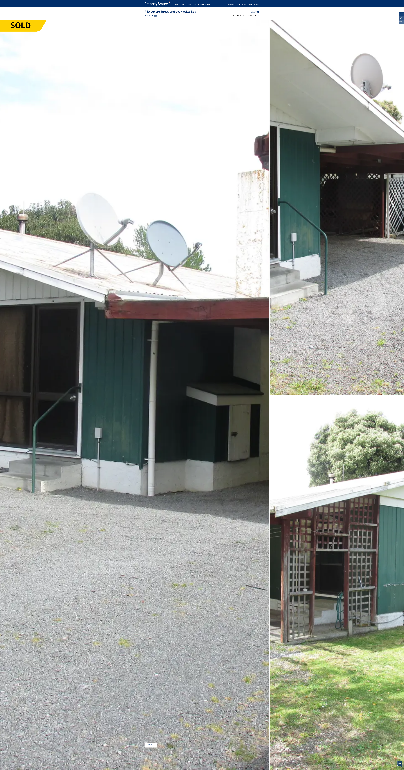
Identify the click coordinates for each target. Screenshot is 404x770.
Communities (231, 4)
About (251, 4)
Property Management (202, 4)
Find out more (380, 762)
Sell (182, 4)
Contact (256, 4)
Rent (189, 4)
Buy (176, 4)
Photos (150, 745)
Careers (244, 4)
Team (239, 4)
